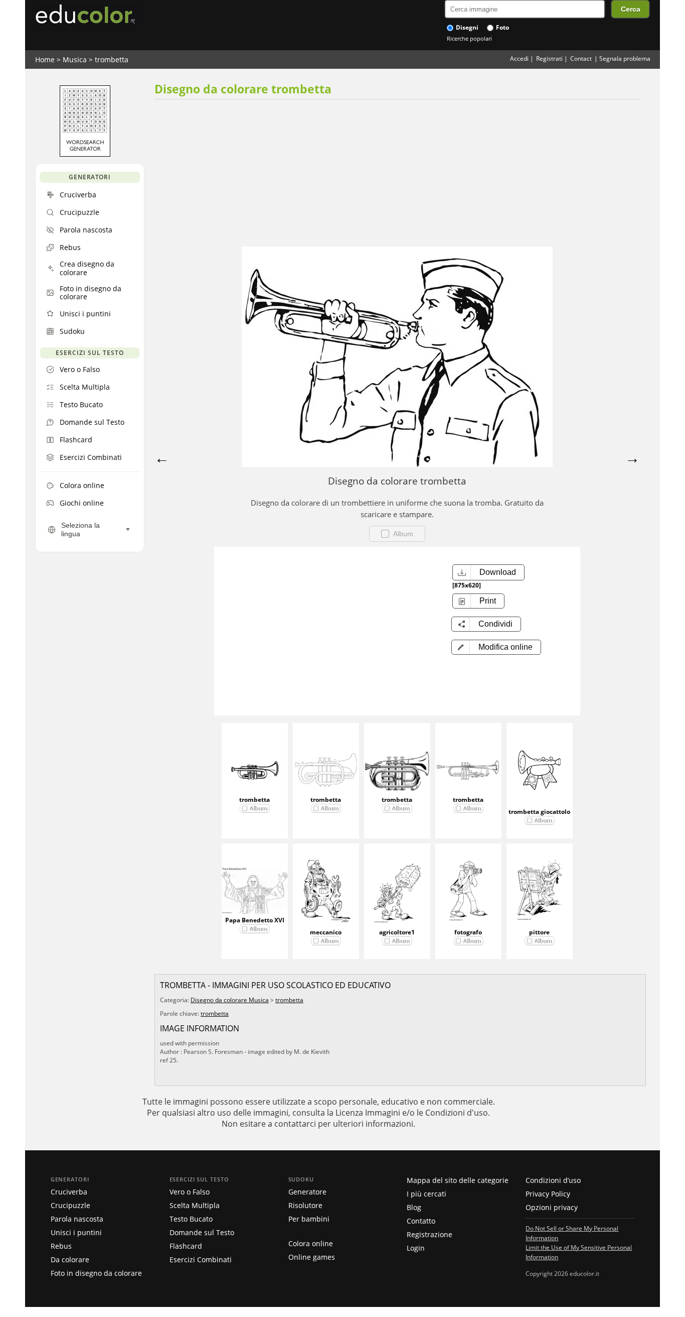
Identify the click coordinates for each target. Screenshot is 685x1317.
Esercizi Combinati (200, 1259)
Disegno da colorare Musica (230, 1000)
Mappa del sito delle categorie (457, 1180)
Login (416, 1248)
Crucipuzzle (70, 1205)
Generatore (307, 1191)
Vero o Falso (189, 1191)
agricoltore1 (397, 932)
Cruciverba (69, 1191)
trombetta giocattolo (539, 811)
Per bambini (308, 1219)
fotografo (468, 932)
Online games (311, 1257)
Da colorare (70, 1259)
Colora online (310, 1243)
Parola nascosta (77, 1219)
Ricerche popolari (469, 38)
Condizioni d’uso (553, 1180)
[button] (496, 647)
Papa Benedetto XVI (254, 920)
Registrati (549, 58)
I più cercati (426, 1194)
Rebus (61, 1246)
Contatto (421, 1221)
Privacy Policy (548, 1194)
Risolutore (305, 1205)
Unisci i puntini (76, 1232)
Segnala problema (624, 58)
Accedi (519, 58)
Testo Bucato (191, 1219)
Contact (581, 58)
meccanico (325, 932)
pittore (539, 932)
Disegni (466, 27)
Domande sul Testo (201, 1232)
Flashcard (185, 1246)
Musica (75, 59)
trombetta (111, 59)
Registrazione (429, 1234)
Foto (501, 27)
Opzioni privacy (552, 1207)
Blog (414, 1207)
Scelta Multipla (194, 1205)
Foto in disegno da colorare (96, 1273)
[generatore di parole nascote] (85, 154)
